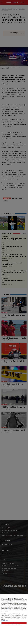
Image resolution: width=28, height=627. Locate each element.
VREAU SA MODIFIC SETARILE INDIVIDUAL (14, 624)
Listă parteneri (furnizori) (4, 620)
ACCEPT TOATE (14, 623)
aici (7, 608)
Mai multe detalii (16, 602)
